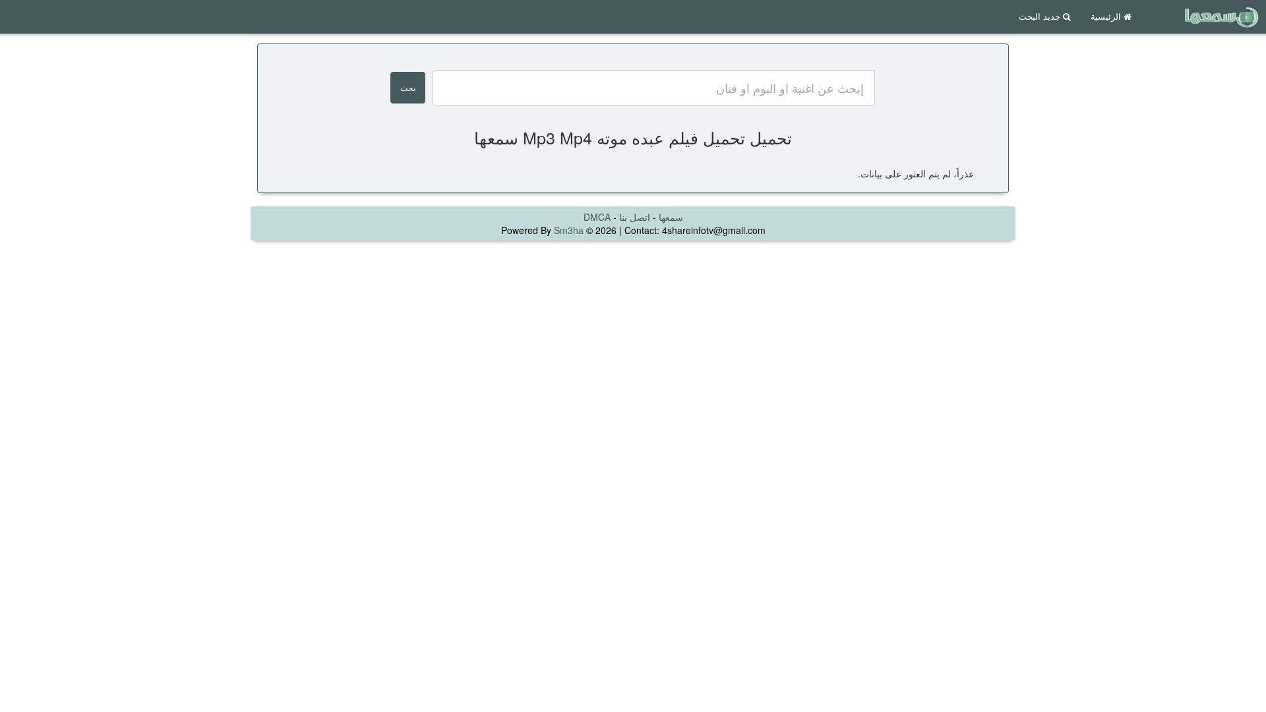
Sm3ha (569, 230)
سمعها (671, 216)
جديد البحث (1041, 16)
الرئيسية (1107, 16)
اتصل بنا (634, 216)
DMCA (597, 216)
